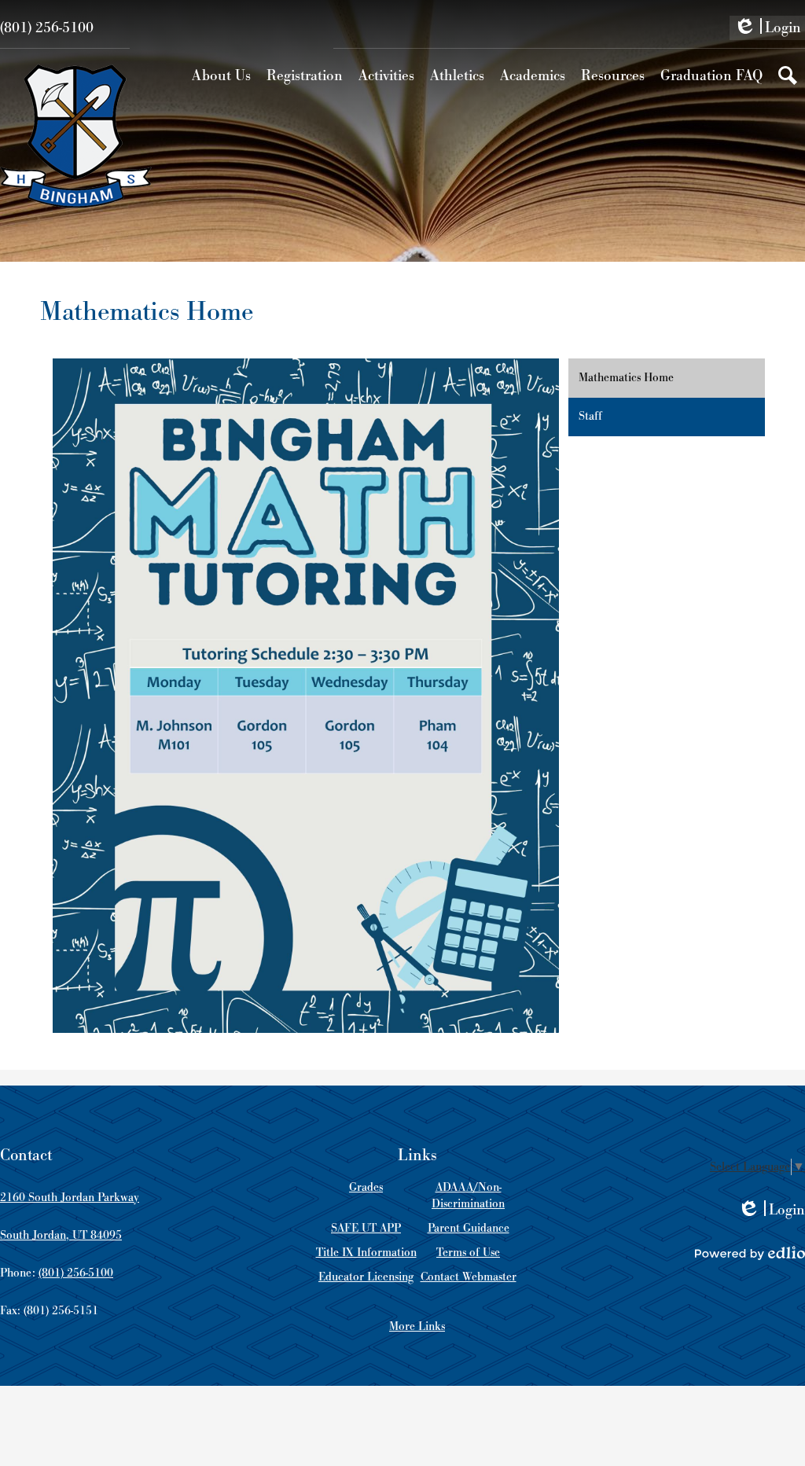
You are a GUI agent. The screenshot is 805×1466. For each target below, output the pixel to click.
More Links (417, 1326)
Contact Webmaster (468, 1277)
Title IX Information (366, 1252)
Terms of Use (468, 1252)
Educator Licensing (366, 1277)
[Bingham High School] (76, 136)
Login (767, 29)
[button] (221, 75)
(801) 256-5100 (47, 28)
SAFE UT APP (366, 1228)
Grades (366, 1187)
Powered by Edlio (750, 1253)
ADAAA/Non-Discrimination (468, 1195)
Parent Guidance (468, 1228)
